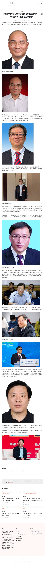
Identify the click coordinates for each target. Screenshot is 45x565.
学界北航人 (22, 11)
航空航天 (32, 533)
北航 (10, 120)
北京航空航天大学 (21, 534)
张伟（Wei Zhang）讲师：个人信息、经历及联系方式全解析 (12, 499)
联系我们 (10, 482)
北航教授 (19, 540)
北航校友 (19, 536)
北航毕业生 (19, 538)
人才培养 (36, 533)
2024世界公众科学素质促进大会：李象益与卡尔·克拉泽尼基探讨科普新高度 (32, 500)
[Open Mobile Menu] (41, 3)
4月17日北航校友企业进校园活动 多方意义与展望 (11, 514)
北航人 (18, 531)
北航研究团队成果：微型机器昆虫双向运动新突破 (32, 514)
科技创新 (40, 533)
